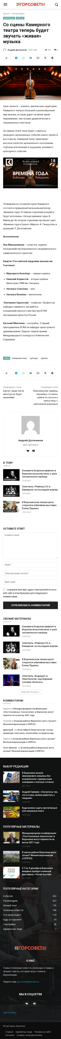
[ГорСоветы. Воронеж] (30, 4)
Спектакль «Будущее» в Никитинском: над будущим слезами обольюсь (37, 679)
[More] (52, 58)
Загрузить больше (29, 692)
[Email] (38, 58)
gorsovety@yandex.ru (28, 981)
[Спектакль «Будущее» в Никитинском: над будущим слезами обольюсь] (11, 680)
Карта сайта (9, 1012)
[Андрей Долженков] (5, 49)
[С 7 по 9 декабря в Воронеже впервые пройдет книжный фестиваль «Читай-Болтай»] (11, 872)
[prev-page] (5, 518)
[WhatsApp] (23, 58)
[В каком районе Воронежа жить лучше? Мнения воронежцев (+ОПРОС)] (11, 856)
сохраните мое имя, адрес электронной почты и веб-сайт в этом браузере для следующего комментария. (29, 593)
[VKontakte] (27, 450)
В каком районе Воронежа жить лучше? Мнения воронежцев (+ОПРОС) (39, 855)
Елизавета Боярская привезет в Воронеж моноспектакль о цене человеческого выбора (39, 473)
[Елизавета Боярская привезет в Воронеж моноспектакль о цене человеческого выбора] (11, 475)
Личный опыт (9, 495)
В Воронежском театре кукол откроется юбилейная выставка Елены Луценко (39, 505)
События (20, 18)
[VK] (30, 58)
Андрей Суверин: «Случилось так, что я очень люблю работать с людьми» (40, 795)
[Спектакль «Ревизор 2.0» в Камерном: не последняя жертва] (11, 491)
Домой (6, 13)
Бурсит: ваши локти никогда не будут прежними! (13, 394)
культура (34, 358)
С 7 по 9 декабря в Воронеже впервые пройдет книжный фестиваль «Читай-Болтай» (37, 871)
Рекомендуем (18, 13)
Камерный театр (19, 358)
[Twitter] (45, 58)
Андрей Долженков (17, 50)
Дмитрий (8, 729)
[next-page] (10, 518)
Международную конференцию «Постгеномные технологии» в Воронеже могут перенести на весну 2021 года (28, 712)
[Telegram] (16, 58)
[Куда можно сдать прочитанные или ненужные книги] (11, 812)
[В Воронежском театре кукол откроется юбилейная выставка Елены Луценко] (11, 506)
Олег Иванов (10, 747)
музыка (44, 358)
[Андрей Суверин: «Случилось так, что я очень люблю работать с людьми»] (11, 796)
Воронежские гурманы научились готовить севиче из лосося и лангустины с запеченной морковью (45, 397)
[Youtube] (33, 450)
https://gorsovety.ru (30, 445)
